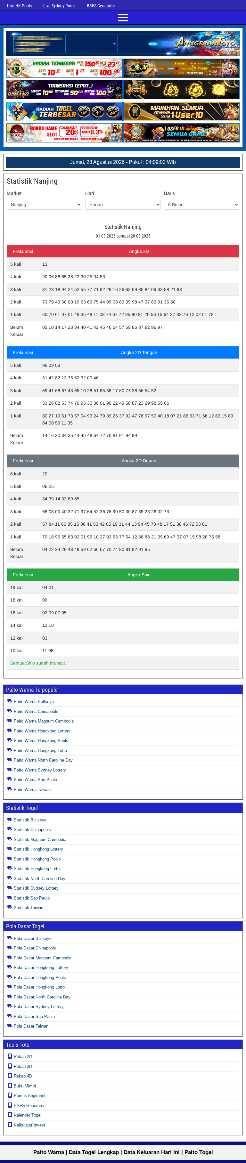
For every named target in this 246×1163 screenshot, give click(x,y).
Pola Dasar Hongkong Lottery (41, 967)
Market (14, 193)
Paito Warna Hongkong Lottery (42, 731)
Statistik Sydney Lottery (36, 888)
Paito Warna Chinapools (36, 711)
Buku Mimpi (25, 1086)
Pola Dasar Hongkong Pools (40, 977)
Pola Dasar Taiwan (31, 1026)
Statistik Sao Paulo (32, 898)
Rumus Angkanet (29, 1095)
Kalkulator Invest (29, 1125)
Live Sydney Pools (59, 5)
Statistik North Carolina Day (39, 878)
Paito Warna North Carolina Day (43, 760)
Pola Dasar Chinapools (35, 948)
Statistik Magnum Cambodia (40, 839)
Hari (89, 193)
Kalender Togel (27, 1115)
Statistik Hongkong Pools (37, 859)
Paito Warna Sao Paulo (35, 779)
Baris (169, 193)
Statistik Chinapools (32, 829)
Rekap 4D (23, 1076)
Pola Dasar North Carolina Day (42, 997)
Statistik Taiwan (28, 907)
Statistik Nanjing (32, 181)
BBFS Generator (101, 5)
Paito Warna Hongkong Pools (41, 740)
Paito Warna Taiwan (32, 789)
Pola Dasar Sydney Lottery (39, 1006)
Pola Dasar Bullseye (33, 938)
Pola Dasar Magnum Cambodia (42, 958)
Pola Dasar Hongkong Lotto (39, 987)
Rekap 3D (23, 1066)
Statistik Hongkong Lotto (37, 868)
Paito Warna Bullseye (34, 701)
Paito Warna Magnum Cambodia (44, 721)
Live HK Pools (19, 5)
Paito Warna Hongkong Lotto (40, 750)
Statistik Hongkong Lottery (38, 849)
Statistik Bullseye (30, 820)
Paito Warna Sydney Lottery (40, 770)
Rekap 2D (23, 1056)
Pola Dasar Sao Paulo (34, 1016)
